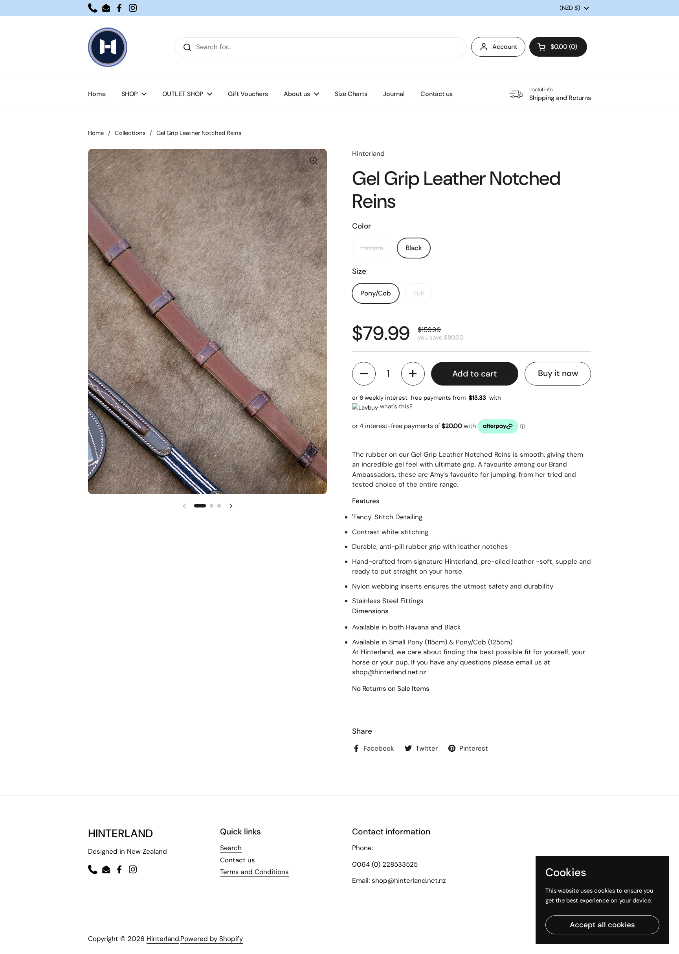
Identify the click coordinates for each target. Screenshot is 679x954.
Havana (371, 248)
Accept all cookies (602, 925)
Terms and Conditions (254, 871)
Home (96, 133)
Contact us (237, 860)
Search (231, 847)
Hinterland (163, 938)
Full (418, 293)
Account (504, 46)
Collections (130, 133)
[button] (558, 47)
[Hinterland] (107, 47)
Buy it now (558, 373)
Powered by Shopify (211, 938)
